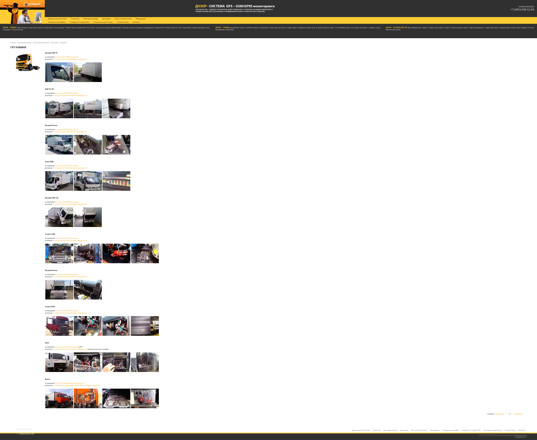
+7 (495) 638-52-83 (522, 9)
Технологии (377, 430)
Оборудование (435, 430)
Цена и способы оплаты (419, 430)
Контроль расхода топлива (361, 430)
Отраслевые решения (24, 42)
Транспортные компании (41, 42)
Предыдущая (499, 414)
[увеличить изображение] (88, 82)
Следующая (518, 414)
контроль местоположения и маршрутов (71, 59)
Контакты (522, 430)
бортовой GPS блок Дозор (68, 57)
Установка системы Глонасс (493, 430)
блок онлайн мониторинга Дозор (70, 383)
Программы (404, 430)
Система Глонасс (510, 430)
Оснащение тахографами (450, 430)
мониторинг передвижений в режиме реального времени (77, 385)
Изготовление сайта (520, 435)
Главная (13, 42)
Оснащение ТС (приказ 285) (471, 430)
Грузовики (54, 42)
